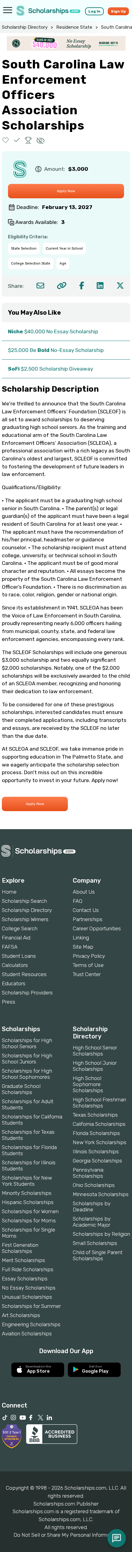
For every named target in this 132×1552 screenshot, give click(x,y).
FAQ (77, 901)
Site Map (83, 947)
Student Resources (24, 974)
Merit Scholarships (23, 1260)
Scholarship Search (24, 901)
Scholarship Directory (25, 27)
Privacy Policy (89, 956)
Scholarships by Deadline (92, 1206)
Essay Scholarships (25, 1279)
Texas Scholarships (95, 1115)
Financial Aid (16, 938)
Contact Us (86, 910)
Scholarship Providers (27, 993)
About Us (84, 892)
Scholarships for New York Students (27, 1181)
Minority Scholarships (27, 1193)
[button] (6, 140)
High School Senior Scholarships (95, 1051)
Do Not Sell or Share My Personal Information (66, 1535)
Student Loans (19, 956)
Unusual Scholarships (27, 1297)
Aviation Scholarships (27, 1334)
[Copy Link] (61, 285)
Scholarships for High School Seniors (27, 1043)
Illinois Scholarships (96, 1151)
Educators (13, 983)
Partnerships (88, 919)
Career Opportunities (97, 928)
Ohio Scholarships (94, 1185)
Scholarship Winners (25, 919)
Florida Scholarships (96, 1133)
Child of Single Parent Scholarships (97, 1255)
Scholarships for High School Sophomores (27, 1074)
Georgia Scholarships (97, 1161)
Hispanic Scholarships (28, 1202)
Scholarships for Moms (29, 1220)
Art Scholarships (21, 1315)
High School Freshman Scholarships (99, 1102)
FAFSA (9, 947)
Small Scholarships (95, 1243)
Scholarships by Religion (101, 1234)
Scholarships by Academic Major (92, 1222)
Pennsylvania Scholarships (88, 1173)
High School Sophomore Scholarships (88, 1084)
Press (8, 1002)
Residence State (74, 27)
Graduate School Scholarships (21, 1089)
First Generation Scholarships (20, 1248)
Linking (81, 938)
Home (9, 892)
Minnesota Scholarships (101, 1194)
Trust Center (87, 974)
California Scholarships (99, 1124)
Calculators (15, 965)
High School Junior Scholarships (95, 1066)
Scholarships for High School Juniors (27, 1058)
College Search (19, 928)
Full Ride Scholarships (27, 1269)
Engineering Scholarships (31, 1324)
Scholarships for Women (30, 1211)
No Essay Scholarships (29, 1288)
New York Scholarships (99, 1142)
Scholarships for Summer (31, 1306)
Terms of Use (88, 965)
